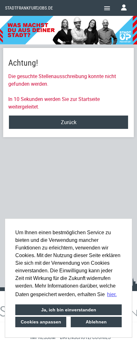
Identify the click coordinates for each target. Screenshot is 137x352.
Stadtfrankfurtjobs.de (29, 8)
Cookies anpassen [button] (41, 321)
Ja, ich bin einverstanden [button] (68, 309)
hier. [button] (112, 294)
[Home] (68, 31)
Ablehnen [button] (96, 321)
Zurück (68, 122)
